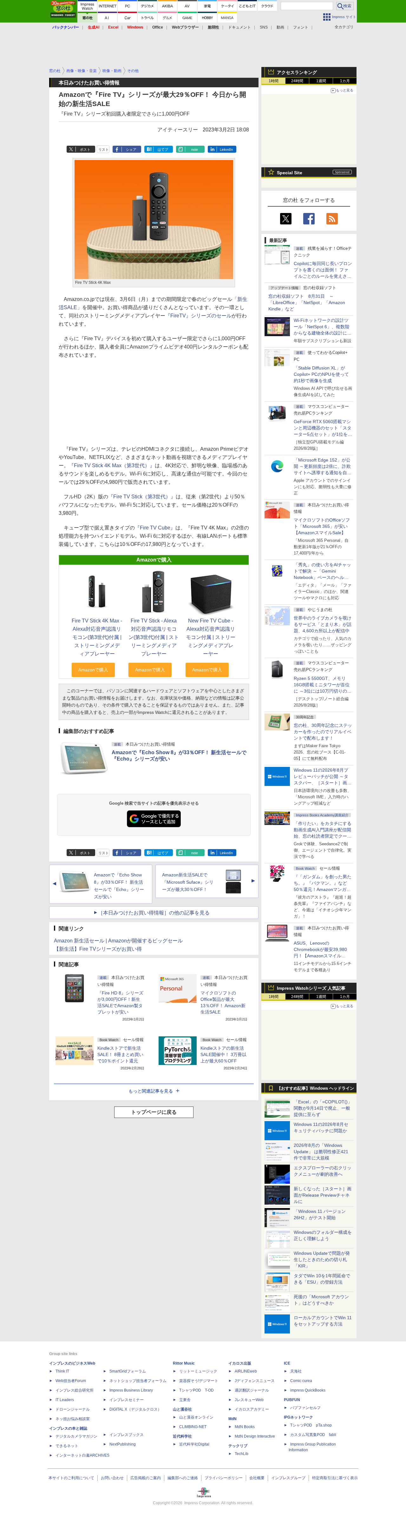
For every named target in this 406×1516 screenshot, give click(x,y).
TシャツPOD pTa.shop (311, 1425)
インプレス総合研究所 (75, 1390)
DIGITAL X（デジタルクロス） (135, 1409)
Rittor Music (184, 1363)
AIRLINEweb (246, 1371)
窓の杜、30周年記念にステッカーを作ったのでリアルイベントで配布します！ (323, 732)
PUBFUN (292, 1400)
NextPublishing (122, 1444)
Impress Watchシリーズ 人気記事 (311, 988)
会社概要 (257, 1478)
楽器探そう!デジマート (198, 1381)
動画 (280, 27)
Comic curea (301, 1381)
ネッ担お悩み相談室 (73, 1419)
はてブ (163, 149)
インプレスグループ (288, 1478)
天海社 (296, 1371)
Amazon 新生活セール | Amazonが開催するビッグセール (118, 940)
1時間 (273, 81)
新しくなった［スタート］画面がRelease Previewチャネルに (322, 1195)
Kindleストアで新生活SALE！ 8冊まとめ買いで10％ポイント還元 (120, 1054)
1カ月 (345, 81)
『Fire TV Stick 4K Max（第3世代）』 (112, 465)
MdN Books (245, 1427)
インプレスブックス (126, 1435)
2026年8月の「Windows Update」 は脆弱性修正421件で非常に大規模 (321, 1151)
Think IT (62, 1371)
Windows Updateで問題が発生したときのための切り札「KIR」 (322, 1259)
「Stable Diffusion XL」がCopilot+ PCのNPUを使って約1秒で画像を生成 (321, 374)
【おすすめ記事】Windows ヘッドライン (315, 1088)
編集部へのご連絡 (182, 1478)
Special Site (289, 172)
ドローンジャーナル (73, 1409)
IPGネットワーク (298, 1417)
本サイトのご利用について (71, 1478)
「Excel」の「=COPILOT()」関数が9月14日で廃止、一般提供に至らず (323, 1108)
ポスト (85, 149)
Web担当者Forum (71, 1381)
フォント (300, 27)
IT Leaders (65, 1400)
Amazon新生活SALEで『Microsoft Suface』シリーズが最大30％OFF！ (187, 882)
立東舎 (185, 1400)
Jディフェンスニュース (255, 1381)
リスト (103, 149)
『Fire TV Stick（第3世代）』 (142, 496)
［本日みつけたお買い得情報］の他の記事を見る (154, 912)
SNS (264, 27)
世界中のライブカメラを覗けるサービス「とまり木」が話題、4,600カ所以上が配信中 (322, 624)
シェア (131, 149)
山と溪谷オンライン (196, 1417)
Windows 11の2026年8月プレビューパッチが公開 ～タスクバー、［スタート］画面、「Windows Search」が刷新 (322, 783)
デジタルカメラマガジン (76, 1436)
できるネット (67, 1446)
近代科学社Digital (194, 1444)
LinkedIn (226, 149)
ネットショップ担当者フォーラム (138, 1381)
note (194, 149)
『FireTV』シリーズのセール (198, 315)
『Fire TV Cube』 (155, 527)
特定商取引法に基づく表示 (335, 1478)
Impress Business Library (131, 1390)
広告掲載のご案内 (145, 1478)
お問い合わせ (112, 1478)
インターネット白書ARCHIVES (82, 1455)
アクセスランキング (297, 72)
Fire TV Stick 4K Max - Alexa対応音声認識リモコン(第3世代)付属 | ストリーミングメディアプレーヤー (97, 637)
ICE (287, 1363)
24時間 (297, 81)
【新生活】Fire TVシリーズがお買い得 (98, 949)
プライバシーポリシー (224, 1478)
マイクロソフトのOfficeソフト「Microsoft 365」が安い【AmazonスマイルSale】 (322, 526)
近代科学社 (182, 1436)
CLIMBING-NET (192, 1427)
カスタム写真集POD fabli (313, 1435)
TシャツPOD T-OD (196, 1390)
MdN (232, 1419)
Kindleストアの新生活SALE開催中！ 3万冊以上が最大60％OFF (223, 1054)
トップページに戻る (154, 1112)
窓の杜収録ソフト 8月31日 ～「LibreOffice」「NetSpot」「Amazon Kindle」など (306, 302)
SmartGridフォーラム (127, 1371)
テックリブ (237, 1446)
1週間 (321, 81)
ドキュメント (239, 27)
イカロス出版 (239, 1363)
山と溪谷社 (182, 1409)
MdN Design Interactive (255, 1436)
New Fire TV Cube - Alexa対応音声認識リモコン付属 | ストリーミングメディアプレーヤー (210, 637)
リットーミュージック (198, 1371)
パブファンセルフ (305, 1408)
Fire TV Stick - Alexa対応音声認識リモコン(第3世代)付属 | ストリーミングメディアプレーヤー (153, 637)
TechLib (241, 1454)
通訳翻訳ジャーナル (252, 1390)
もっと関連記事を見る (150, 1091)
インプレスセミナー (126, 1400)
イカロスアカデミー (252, 1409)
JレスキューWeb (249, 1400)
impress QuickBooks (307, 1390)
